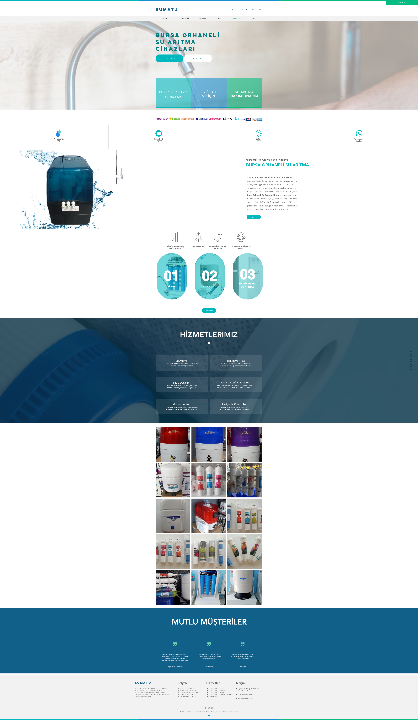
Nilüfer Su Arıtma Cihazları (188, 690)
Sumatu (167, 9)
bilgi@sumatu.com (245, 694)
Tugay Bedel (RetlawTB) (175, 667)
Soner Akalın (209, 667)
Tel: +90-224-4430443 (246, 698)
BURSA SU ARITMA (173, 92)
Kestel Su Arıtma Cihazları (188, 696)
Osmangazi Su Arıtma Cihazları (189, 692)
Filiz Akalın (243, 667)
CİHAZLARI (173, 97)
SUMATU (143, 683)
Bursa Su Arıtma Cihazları (188, 688)
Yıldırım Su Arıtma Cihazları (188, 694)
